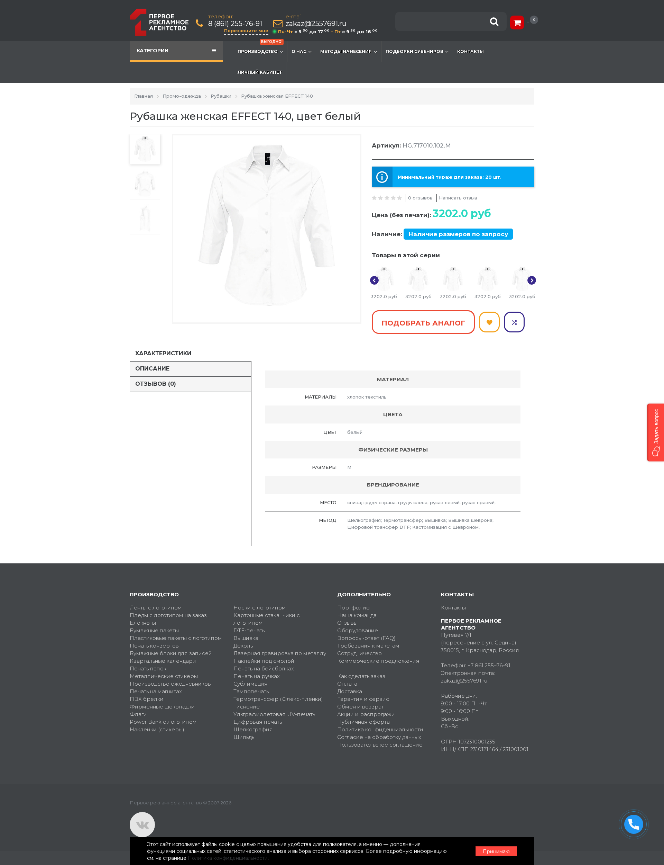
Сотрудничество (359, 653)
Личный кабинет (260, 72)
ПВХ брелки (147, 699)
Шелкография (253, 729)
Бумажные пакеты (154, 630)
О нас (299, 51)
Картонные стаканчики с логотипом (266, 619)
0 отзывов (420, 197)
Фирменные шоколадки (162, 706)
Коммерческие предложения (378, 661)
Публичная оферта (363, 722)
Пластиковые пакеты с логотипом (176, 638)
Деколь (243, 645)
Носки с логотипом (259, 607)
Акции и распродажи (366, 714)
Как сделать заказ (361, 676)
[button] (655, 433)
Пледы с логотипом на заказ (168, 615)
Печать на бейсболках (263, 668)
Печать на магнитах (156, 691)
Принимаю (496, 851)
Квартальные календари (163, 661)
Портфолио (353, 607)
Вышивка (245, 638)
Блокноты (143, 622)
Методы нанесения (346, 51)
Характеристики (163, 353)
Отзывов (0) (155, 384)
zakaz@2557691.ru (316, 23)
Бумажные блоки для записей (171, 653)
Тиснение (246, 706)
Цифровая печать (257, 722)
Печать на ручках (256, 676)
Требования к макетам (368, 645)
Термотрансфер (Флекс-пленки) (278, 699)
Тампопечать (251, 691)
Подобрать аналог (423, 323)
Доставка (349, 691)
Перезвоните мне (246, 30)
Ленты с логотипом (156, 607)
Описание (152, 368)
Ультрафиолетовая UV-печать (274, 714)
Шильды (244, 737)
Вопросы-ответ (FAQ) (366, 638)
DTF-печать (249, 630)
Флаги (138, 714)
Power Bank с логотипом (163, 722)
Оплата (347, 683)
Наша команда (357, 615)
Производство (260, 47)
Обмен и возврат (360, 706)
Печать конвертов (154, 645)
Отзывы (347, 622)
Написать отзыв (458, 197)
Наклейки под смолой (263, 661)
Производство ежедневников (170, 683)
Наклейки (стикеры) (157, 729)
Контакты (470, 51)
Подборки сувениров (414, 51)
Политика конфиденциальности (380, 729)
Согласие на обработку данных (379, 737)
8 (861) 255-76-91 (235, 23)
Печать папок (148, 668)
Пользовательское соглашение (380, 744)
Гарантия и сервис (363, 699)
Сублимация (250, 683)
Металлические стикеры (164, 676)
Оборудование (357, 630)
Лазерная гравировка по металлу (279, 653)
